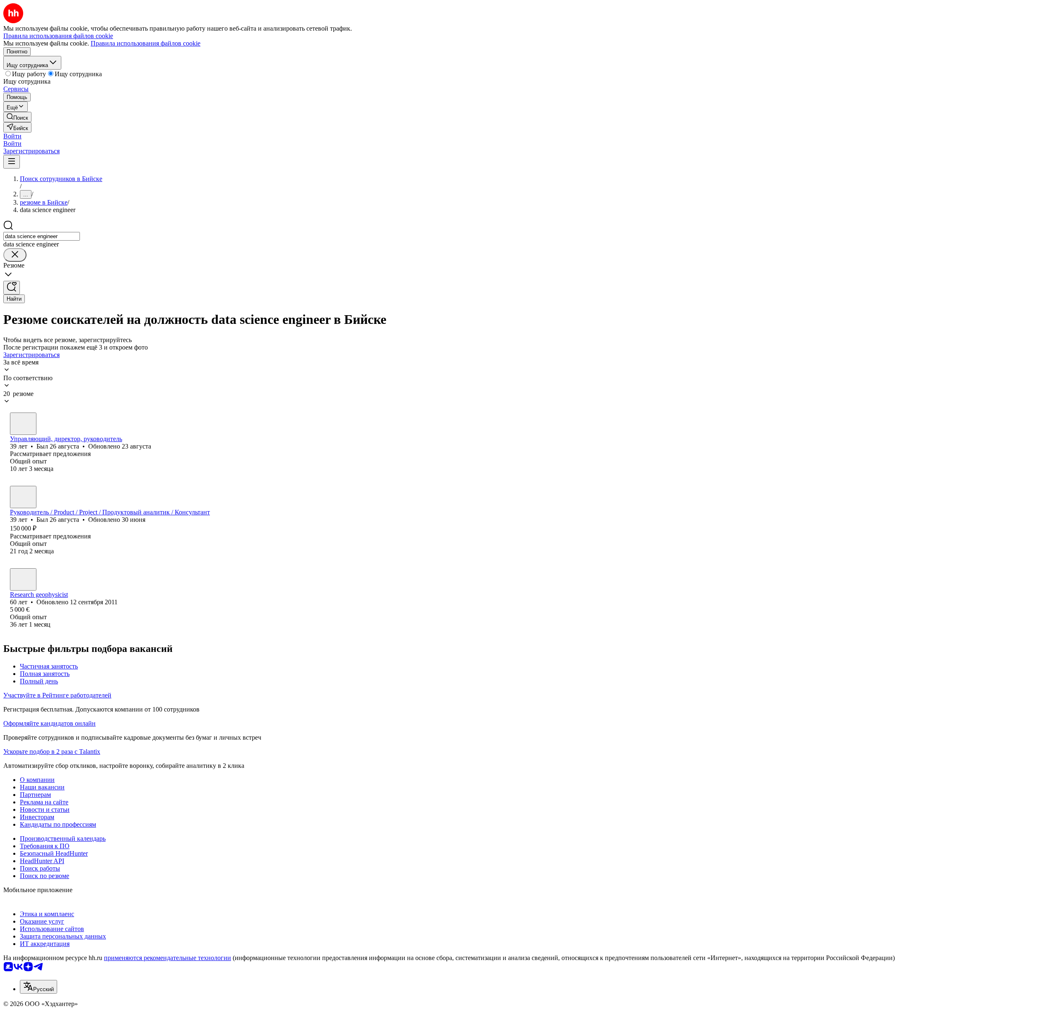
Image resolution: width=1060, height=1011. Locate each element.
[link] (17, 117)
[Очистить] (14, 255)
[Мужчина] (23, 424)
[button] (12, 136)
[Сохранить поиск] (11, 287)
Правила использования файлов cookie (145, 43)
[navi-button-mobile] (11, 162)
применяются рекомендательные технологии (167, 957)
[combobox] (41, 236)
